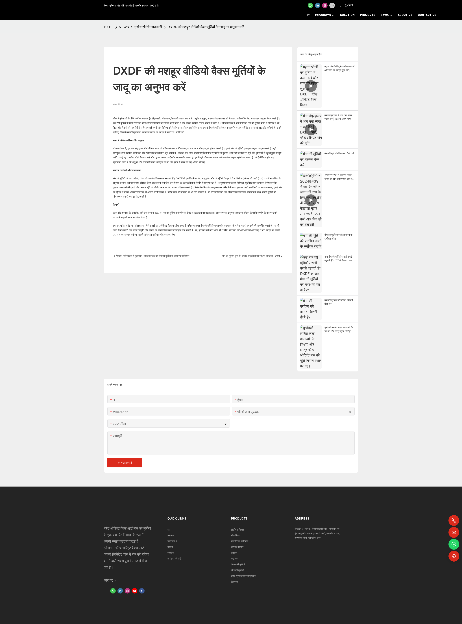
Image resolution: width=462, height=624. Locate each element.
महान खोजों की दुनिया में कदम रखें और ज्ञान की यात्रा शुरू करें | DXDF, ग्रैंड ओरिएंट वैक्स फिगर (339, 68)
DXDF (108, 27)
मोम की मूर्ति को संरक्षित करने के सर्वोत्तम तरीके (338, 236)
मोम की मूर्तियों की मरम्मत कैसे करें (339, 153)
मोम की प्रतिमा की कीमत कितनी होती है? (338, 302)
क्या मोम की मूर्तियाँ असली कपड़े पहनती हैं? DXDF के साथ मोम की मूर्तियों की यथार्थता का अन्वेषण (339, 258)
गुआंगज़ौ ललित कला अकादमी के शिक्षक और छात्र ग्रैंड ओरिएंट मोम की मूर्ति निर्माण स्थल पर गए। (339, 329)
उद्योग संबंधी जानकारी (148, 27)
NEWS (124, 27)
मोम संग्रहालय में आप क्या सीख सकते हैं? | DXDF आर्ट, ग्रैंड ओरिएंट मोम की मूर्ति (338, 117)
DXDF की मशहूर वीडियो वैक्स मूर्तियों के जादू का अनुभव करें (205, 27)
